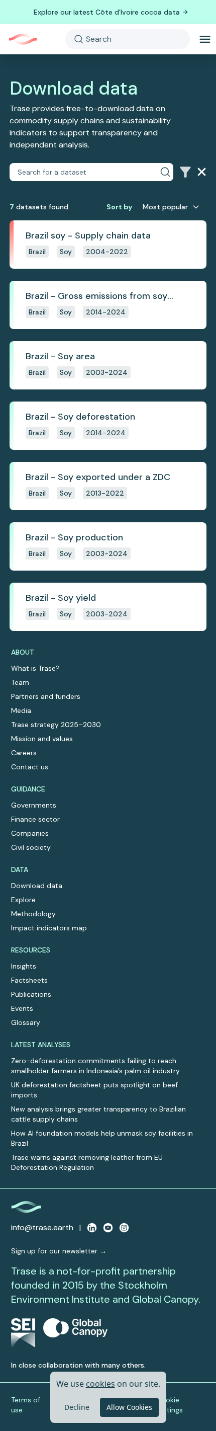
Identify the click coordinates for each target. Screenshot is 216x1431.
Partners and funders (45, 696)
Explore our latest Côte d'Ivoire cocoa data (107, 12)
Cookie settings (169, 1404)
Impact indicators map (49, 927)
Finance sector (35, 819)
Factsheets (29, 980)
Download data (36, 885)
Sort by (119, 206)
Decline (76, 1407)
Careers (24, 752)
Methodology (33, 913)
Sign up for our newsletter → (58, 1250)
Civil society (31, 847)
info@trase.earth (42, 1227)
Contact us (29, 766)
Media (21, 710)
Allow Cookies (129, 1407)
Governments (33, 805)
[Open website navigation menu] (205, 39)
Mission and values (42, 738)
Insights (23, 966)
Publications (31, 994)
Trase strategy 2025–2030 (56, 724)
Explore (23, 899)
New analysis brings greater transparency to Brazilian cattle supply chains (98, 1114)
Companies (30, 833)
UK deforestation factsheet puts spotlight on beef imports (94, 1089)
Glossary (25, 1022)
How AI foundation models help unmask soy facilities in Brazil (102, 1138)
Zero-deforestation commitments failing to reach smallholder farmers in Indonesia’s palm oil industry (95, 1065)
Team (20, 682)
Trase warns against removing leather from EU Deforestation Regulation (87, 1162)
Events (22, 1008)
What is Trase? (35, 668)
